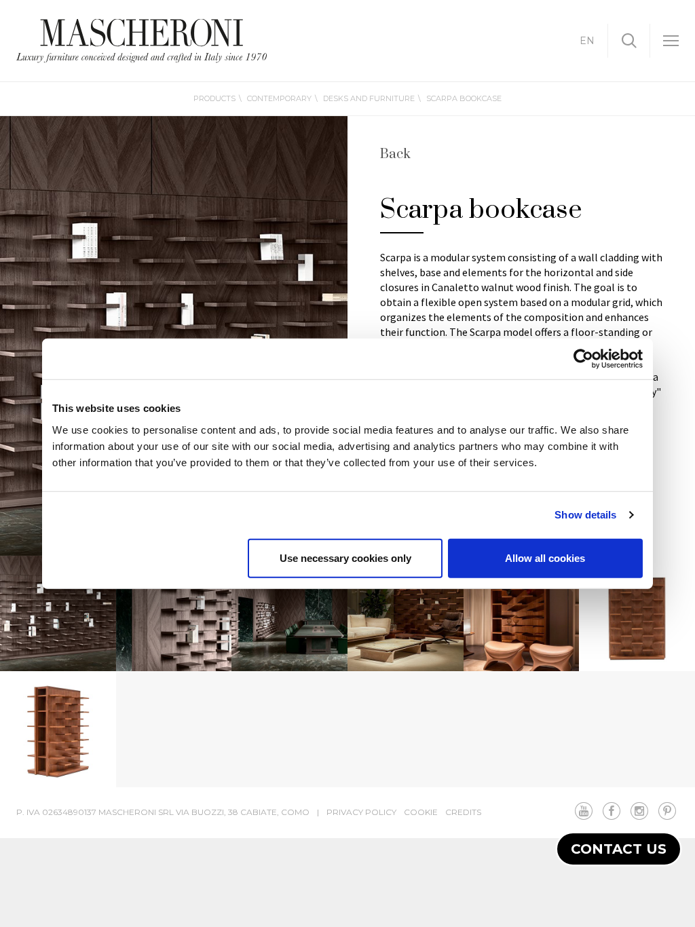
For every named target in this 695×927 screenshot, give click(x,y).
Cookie (421, 812)
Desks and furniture (369, 98)
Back (395, 155)
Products (214, 98)
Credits (463, 812)
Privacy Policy (361, 812)
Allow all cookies (545, 557)
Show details (585, 515)
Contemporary (279, 98)
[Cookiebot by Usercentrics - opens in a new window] (583, 359)
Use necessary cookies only (345, 557)
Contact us (618, 849)
